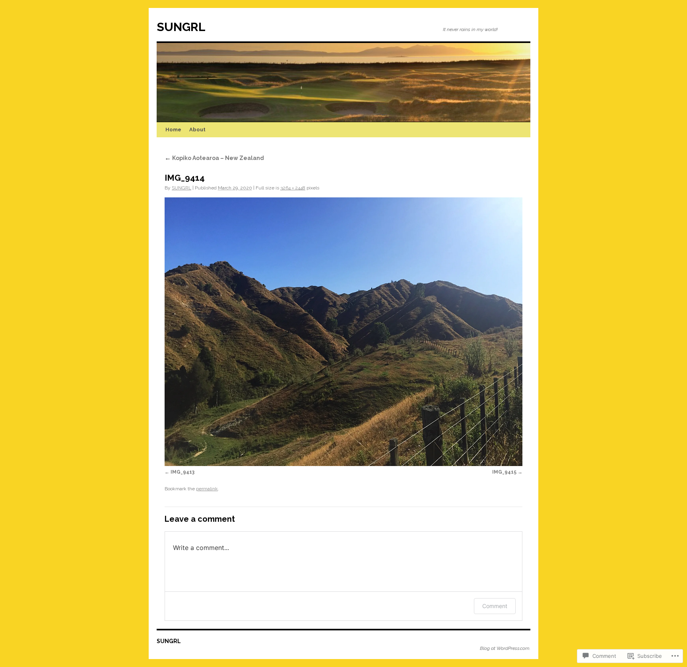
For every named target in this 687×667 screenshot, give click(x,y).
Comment (494, 606)
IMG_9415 (504, 472)
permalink (207, 488)
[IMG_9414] (343, 331)
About (197, 130)
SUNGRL (181, 27)
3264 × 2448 (292, 188)
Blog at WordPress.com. (505, 648)
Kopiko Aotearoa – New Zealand (214, 158)
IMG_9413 (182, 472)
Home (173, 130)
